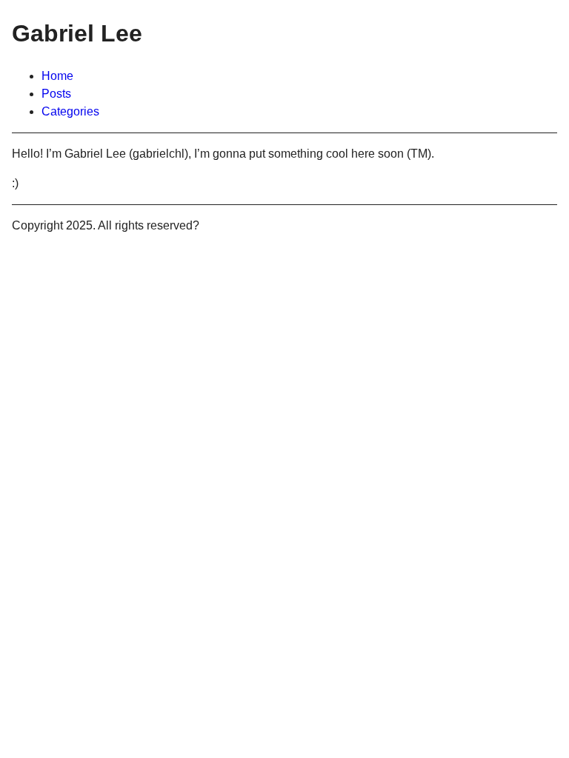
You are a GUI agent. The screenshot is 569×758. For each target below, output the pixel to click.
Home (57, 76)
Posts (56, 93)
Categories (70, 111)
